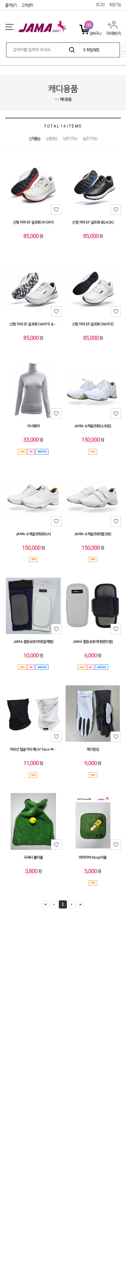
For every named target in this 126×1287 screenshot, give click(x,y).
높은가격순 (90, 139)
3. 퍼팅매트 (91, 50)
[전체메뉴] (9, 27)
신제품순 (34, 139)
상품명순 (52, 139)
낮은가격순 (70, 139)
